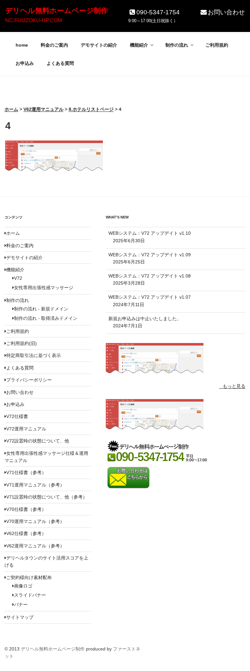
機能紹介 (139, 45)
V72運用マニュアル (26, 428)
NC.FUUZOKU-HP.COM (33, 20)
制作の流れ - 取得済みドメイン (45, 318)
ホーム (13, 233)
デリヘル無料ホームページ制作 (56, 11)
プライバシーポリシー (29, 379)
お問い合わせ (226, 12)
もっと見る (234, 386)
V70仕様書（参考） (26, 509)
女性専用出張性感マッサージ (43, 287)
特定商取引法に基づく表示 (33, 355)
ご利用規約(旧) (21, 343)
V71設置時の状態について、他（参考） (46, 497)
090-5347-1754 (158, 12)
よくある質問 (60, 63)
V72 (18, 278)
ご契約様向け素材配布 (29, 577)
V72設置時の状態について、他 (37, 440)
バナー (21, 604)
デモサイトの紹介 (99, 45)
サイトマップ (20, 617)
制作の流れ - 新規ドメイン (41, 308)
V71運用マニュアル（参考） (35, 484)
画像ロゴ (23, 586)
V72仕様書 (17, 416)
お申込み (25, 63)
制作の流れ (176, 45)
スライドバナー (30, 595)
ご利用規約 (216, 45)
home (22, 45)
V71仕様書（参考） (26, 472)
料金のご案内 (54, 45)
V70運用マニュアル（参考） (35, 521)
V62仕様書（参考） (26, 533)
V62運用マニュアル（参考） (35, 545)
